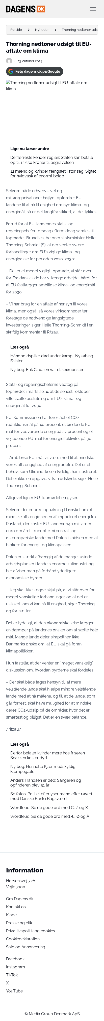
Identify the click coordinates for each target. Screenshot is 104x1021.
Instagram (15, 967)
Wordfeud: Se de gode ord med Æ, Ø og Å (49, 816)
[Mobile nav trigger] (93, 9)
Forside (16, 30)
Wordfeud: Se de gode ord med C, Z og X (49, 807)
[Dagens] (44, 9)
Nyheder (42, 30)
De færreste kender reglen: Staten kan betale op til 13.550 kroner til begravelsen (51, 160)
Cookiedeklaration (23, 939)
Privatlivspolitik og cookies (30, 931)
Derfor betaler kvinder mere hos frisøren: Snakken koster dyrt (48, 755)
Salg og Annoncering (25, 947)
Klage (11, 915)
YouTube (14, 991)
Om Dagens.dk (19, 898)
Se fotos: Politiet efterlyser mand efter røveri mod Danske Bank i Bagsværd (51, 796)
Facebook (15, 959)
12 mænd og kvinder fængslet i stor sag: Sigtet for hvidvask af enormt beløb (53, 173)
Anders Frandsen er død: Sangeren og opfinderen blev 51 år (45, 782)
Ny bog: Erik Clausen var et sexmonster (47, 369)
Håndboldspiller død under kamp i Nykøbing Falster (51, 358)
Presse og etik (19, 923)
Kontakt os (16, 906)
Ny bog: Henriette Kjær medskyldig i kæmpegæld (43, 769)
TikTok (12, 975)
